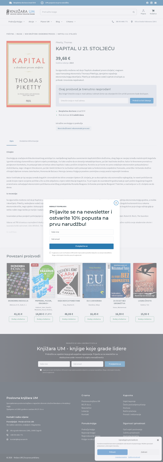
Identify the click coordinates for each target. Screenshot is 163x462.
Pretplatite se (81, 246)
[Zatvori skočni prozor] (116, 203)
